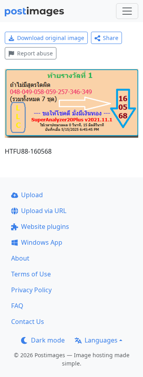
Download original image (50, 38)
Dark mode (48, 340)
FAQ (17, 305)
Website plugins (45, 226)
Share (110, 38)
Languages (101, 340)
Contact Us (27, 321)
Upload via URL (43, 210)
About (20, 258)
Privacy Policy (31, 290)
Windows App (41, 242)
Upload (32, 194)
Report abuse (35, 53)
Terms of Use (31, 274)
